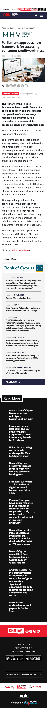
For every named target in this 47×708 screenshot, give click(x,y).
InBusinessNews (20, 250)
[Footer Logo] (16, 630)
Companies (19, 295)
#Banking (24, 93)
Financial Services (10, 93)
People (20, 277)
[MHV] (18, 35)
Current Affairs (23, 367)
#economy (32, 93)
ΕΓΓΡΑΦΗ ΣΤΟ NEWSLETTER (21, 674)
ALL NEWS (11, 382)
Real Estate (21, 337)
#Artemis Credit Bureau (12, 97)
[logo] (10, 15)
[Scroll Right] (34, 511)
